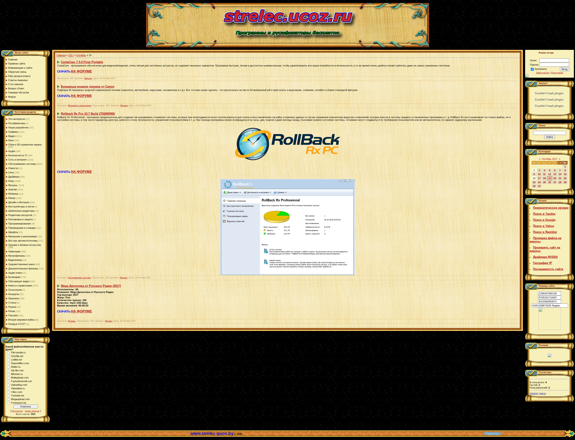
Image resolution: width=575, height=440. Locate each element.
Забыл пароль (542, 73)
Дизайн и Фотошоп (18, 202)
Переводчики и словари (21, 228)
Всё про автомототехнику (23, 240)
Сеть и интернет (17, 159)
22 (565, 178)
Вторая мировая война (21, 319)
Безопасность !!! (17, 155)
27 (554, 182)
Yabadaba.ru (18, 388)
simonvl (534, 393)
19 (549, 178)
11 (544, 174)
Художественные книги (21, 264)
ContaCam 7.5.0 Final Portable (82, 62)
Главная (61, 55)
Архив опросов (32, 411)
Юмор (11, 198)
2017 (71, 55)
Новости (13, 168)
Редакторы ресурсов (20, 215)
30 (534, 186)
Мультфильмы (16, 255)
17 (539, 178)
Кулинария (14, 277)
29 (565, 182)
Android (12, 189)
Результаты (17, 411)
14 (560, 174)
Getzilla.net (17, 356)
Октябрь (81, 55)
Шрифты (13, 232)
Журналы (13, 298)
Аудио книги (15, 272)
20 (554, 178)
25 (544, 182)
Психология (15, 289)
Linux (11, 172)
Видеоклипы (15, 260)
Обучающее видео (19, 281)
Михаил (88, 78)
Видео (11, 136)
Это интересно (16, 119)
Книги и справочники (20, 285)
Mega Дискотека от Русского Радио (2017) (91, 286)
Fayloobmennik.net (21, 381)
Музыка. (13, 185)
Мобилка (13, 193)
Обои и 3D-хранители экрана (25, 144)
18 (544, 178)
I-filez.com (16, 392)
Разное (12, 307)
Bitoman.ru (17, 374)
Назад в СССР (16, 324)
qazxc (542, 393)
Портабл (13, 315)
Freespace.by (18, 402)
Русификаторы (16, 123)
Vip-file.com (17, 370)
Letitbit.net (16, 359)
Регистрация (557, 73)
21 (560, 178)
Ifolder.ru (15, 366)
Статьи (12, 302)
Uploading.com (19, 384)
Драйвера (13, 176)
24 (539, 182)
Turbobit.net (17, 395)
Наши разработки (18, 127)
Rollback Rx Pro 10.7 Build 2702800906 (88, 113)
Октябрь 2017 (549, 159)
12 (549, 174)
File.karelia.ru (18, 352)
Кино (11, 140)
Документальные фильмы (23, 268)
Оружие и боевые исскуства (24, 245)
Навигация (14, 251)
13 (554, 174)
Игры (11, 181)
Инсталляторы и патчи (21, 206)
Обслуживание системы (22, 164)
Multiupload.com (20, 377)
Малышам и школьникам (22, 236)
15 (565, 174)
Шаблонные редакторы (21, 210)
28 (560, 182)
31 (539, 186)
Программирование (19, 223)
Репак (11, 311)
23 (534, 182)
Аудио (11, 151)
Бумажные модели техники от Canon (87, 86)
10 (539, 174)
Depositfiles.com (20, 363)
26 (549, 182)
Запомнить (540, 69)
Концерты (13, 294)
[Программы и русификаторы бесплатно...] (549, 329)
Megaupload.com (20, 399)
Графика (13, 131)
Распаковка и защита (20, 219)
